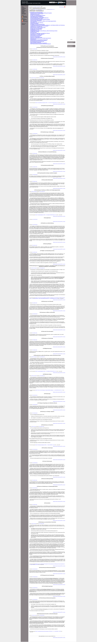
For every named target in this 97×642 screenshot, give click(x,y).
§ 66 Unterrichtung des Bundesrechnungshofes (38, 40)
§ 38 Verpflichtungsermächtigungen (36, 16)
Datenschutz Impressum (24, 13)
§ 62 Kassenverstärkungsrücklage (36, 37)
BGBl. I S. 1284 (35, 9)
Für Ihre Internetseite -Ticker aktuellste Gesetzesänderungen (70, 46)
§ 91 (60, 195)
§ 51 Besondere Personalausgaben (36, 28)
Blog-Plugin (25, 16)
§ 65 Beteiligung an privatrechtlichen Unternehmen (39, 39)
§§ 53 (54, 580)
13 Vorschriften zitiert (42, 375)
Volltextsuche (60, 1)
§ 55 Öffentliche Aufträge (34, 31)
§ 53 (47, 583)
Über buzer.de (24, 10)
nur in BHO (60, 3)
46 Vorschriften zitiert (41, 523)
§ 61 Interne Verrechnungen (35, 36)
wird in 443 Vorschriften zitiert (39, 10)
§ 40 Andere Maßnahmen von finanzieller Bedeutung (39, 17)
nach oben (64, 74)
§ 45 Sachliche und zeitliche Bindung (36, 22)
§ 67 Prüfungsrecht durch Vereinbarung (37, 41)
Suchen (23, 7)
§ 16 (35, 116)
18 (33, 482)
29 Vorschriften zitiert (34, 449)
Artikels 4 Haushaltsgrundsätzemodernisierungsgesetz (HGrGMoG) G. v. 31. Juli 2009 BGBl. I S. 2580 (48, 631)
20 (56, 246)
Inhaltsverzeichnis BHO (37, 6)
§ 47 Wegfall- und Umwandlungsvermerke (37, 24)
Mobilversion (25, 17)
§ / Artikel (50, 3)
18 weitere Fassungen (32, 10)
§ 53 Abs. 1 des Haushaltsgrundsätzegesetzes (44, 589)
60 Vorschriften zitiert (41, 77)
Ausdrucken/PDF (60, 74)
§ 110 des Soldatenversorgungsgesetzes (57, 277)
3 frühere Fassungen (34, 191)
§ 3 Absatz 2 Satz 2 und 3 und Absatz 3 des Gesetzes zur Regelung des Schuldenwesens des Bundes (47, 622)
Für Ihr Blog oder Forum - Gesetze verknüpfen (70, 42)
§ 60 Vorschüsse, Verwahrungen (35, 35)
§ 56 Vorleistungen (33, 32)
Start (22, 6)
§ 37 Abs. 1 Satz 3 (58, 110)
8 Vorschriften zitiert (34, 69)
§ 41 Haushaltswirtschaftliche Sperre (36, 18)
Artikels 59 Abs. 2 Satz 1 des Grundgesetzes (54, 128)
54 (55, 571)
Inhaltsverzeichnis (55, 74)
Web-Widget (25, 19)
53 (45, 570)
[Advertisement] (71, 24)
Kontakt (23, 12)
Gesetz (53, 3)
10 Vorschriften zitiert (34, 174)
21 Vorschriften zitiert (34, 462)
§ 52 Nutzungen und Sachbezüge (36, 29)
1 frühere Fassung (33, 77)
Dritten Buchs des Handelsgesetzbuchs (43, 536)
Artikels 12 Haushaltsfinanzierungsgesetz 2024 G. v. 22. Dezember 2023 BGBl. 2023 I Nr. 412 (46, 102)
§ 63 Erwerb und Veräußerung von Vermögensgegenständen (40, 38)
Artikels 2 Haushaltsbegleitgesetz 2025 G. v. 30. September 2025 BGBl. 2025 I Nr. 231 (45, 371)
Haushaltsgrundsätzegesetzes (52, 570)
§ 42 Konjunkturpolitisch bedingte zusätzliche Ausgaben (40, 19)
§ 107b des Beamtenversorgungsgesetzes (42, 277)
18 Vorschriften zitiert (34, 587)
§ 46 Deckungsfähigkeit (34, 23)
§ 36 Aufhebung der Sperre (35, 14)
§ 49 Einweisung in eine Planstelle (36, 26)
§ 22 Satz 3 (50, 72)
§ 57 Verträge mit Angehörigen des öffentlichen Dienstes (40, 33)
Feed (24, 20)
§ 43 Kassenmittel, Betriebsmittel (36, 20)
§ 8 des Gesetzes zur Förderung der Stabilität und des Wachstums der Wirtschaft (43, 84)
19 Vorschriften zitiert (34, 576)
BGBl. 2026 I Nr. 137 (51, 9)
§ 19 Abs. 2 (48, 237)
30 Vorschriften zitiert (42, 191)
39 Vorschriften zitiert (41, 426)
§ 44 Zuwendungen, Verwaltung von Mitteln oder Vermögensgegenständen (43, 21)
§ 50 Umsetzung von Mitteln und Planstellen (38, 27)
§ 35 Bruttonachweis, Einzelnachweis (36, 13)
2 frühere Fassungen (34, 375)
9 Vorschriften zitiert (34, 504)
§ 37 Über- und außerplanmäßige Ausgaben (37, 15)
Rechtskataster (25, 21)
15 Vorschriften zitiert (34, 224)
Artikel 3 (44, 9)
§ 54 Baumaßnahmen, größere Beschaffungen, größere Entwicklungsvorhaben (43, 30)
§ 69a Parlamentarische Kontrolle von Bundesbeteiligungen (40, 43)
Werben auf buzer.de (24, 24)
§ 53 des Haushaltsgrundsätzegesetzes (51, 578)
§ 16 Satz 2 (38, 118)
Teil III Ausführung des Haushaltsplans (36, 12)
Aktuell (23, 9)
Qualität (23, 11)
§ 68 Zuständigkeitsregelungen (35, 42)
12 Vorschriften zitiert (34, 133)
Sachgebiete (24, 8)
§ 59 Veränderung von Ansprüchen (36, 34)
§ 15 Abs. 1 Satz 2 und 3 (38, 62)
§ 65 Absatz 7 (37, 627)
